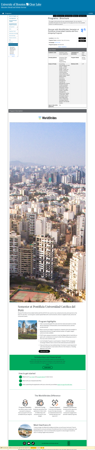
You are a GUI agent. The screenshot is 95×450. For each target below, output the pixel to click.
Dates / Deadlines (62, 46)
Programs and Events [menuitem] (12, 37)
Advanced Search (61, 15)
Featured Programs (68, 15)
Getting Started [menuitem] (11, 26)
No (43, 447)
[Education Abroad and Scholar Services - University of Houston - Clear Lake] (47, 5)
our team (32, 377)
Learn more (47, 367)
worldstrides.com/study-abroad (50, 443)
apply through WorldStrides (64, 384)
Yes (41, 447)
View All (13, 56)
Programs (8, 13)
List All (55, 15)
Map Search (76, 15)
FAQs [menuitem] (10, 39)
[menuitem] (13, 16)
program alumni (41, 377)
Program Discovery (82, 15)
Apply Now (82, 38)
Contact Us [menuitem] (11, 42)
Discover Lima (44, 351)
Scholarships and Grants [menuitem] (13, 33)
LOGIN (91, 13)
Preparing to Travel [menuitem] (12, 31)
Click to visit (57, 42)
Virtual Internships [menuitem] (12, 35)
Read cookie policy (33, 447)
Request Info (82, 40)
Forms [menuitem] (10, 29)
